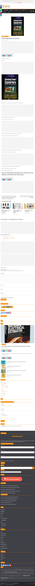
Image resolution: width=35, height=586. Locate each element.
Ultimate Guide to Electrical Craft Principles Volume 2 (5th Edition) (16, 370)
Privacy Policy (3, 557)
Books (23, 10)
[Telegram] (7, 55)
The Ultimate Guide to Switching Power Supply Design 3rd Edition (16, 361)
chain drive (12, 570)
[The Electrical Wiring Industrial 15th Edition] (17, 203)
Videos (9, 12)
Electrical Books (6, 36)
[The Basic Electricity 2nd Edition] (29, 203)
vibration (4, 579)
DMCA (1, 559)
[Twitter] (4, 313)
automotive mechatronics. (25, 569)
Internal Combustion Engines (13, 575)
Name (2, 285)
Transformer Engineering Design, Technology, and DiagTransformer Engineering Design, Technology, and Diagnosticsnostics (9, 197)
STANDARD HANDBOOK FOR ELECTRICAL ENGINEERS (26, 197)
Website (2, 293)
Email (1, 289)
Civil (20, 10)
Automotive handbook (19, 569)
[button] (6, 12)
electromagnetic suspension (25, 572)
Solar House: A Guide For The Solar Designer (6, 211)
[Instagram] (6, 313)
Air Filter (2, 569)
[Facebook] (2, 55)
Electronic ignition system (31, 572)
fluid (10, 573)
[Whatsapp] (5, 55)
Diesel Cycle (27, 570)
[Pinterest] (9, 55)
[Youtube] (10, 313)
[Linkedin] (10, 55)
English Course (4, 523)
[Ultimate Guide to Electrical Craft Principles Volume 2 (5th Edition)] (3, 371)
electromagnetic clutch (19, 572)
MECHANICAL (11, 10)
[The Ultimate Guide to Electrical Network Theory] (3, 367)
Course (4, 12)
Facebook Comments (10, 269)
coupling (22, 570)
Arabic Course (4, 391)
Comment (2, 273)
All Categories (5, 10)
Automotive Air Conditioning (12, 569)
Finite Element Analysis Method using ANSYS (10, 498)
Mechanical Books (4, 387)
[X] (4, 55)
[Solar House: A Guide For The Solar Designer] (6, 203)
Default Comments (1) (4, 269)
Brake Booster (2, 570)
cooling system (19, 570)
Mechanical (2, 394)
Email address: (3, 413)
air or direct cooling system (6, 569)
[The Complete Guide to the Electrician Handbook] (3, 376)
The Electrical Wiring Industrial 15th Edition (17, 211)
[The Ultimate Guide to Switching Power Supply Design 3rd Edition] (3, 362)
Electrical (16, 10)
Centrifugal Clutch (9, 570)
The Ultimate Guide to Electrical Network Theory (14, 366)
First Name (2, 445)
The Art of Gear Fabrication (7, 502)
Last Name (2, 408)
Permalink (12, 236)
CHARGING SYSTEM (15, 570)
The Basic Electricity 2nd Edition (29, 211)
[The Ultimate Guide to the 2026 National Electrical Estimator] (17, 334)
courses (24, 570)
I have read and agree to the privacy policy (8, 418)
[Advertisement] (17, 47)
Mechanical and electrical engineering (10, 500)
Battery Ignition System (30, 569)
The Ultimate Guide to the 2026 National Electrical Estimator (16, 346)
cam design (5, 570)
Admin (7, 40)
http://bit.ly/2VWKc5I (11, 238)
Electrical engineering (11, 572)
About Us (2, 554)
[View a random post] (33, 11)
